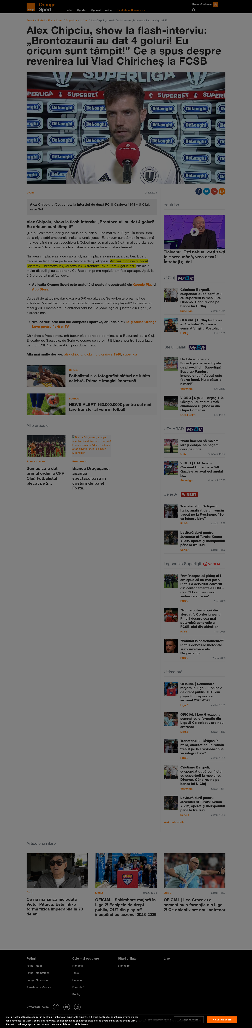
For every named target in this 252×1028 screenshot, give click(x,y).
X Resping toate (188, 1019)
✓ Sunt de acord (222, 1019)
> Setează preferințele (158, 1019)
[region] (126, 1020)
